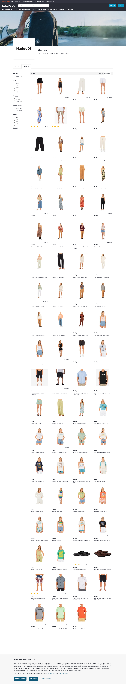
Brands (70, 10)
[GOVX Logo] (8, 6)
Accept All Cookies (20, 678)
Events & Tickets (24, 10)
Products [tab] (26, 66)
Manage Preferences (45, 678)
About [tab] (17, 66)
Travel (34, 10)
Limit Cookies (33, 678)
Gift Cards (62, 10)
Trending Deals (7, 10)
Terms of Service (63, 673)
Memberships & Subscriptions (47, 10)
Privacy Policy (52, 673)
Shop (15, 10)
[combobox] (33, 5)
